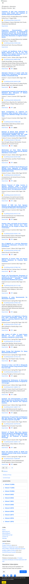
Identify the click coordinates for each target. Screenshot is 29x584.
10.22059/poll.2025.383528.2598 (12, 100)
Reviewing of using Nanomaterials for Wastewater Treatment (14, 297)
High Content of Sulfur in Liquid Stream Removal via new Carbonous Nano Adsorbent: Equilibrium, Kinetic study (14, 336)
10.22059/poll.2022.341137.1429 (12, 285)
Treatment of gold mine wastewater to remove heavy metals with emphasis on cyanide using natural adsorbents (14, 13)
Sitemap (4, 538)
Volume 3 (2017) (9, 515)
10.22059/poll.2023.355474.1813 (12, 195)
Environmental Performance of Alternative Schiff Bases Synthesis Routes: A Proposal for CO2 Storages (14, 381)
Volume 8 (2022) (9, 498)
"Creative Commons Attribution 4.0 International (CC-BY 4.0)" (14, 559)
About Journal (6, 531)
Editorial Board (6, 533)
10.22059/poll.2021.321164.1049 (12, 341)
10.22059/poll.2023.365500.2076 (12, 175)
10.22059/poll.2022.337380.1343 (12, 267)
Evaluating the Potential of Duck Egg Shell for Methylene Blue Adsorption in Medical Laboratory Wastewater (14, 93)
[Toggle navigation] (14, 3)
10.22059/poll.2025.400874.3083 (12, 59)
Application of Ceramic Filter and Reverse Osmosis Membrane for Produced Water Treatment (14, 260)
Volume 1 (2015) (9, 521)
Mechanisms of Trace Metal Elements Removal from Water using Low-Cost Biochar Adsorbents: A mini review (14, 151)
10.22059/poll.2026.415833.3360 (12, 43)
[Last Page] (12, 467)
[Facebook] (4, 576)
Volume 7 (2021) (9, 501)
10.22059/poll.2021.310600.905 (12, 458)
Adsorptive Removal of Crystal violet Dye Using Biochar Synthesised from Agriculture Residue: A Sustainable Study (14, 74)
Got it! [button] (4, 582)
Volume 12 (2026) (9, 484)
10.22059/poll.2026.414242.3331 (12, 20)
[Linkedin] (11, 576)
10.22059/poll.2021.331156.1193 (12, 357)
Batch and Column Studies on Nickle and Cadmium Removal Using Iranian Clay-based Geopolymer (14, 453)
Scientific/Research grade (9, 552)
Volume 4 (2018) (9, 511)
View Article (5, 26)
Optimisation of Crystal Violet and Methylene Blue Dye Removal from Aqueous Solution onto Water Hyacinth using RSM (14, 418)
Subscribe (23, 572)
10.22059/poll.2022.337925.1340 (12, 324)
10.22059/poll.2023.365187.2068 (12, 157)
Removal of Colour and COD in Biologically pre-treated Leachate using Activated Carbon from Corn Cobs (14, 366)
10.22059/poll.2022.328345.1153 (12, 372)
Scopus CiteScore (6, 545)
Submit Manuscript (7, 535)
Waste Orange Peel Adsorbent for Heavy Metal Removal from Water (14, 351)
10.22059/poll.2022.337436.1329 (12, 303)
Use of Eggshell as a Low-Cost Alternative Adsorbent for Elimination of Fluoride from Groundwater (14, 245)
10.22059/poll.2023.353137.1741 (12, 213)
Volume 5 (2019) (9, 508)
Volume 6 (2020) (9, 504)
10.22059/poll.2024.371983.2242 (12, 140)
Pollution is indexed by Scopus (10, 547)
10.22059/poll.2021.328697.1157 (12, 407)
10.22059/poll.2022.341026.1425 (12, 250)
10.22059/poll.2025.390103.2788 (12, 81)
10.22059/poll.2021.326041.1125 (12, 442)
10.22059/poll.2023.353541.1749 (12, 233)
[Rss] (15, 576)
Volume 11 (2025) (9, 488)
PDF (13, 68)
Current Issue (6, 478)
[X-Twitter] (7, 576)
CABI (3, 543)
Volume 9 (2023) (9, 494)
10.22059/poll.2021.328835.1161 (12, 387)
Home (3, 529)
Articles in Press (7, 475)
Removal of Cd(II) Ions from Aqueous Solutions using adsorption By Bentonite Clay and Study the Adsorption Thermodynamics (14, 206)
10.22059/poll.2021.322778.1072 (12, 424)
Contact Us (5, 536)
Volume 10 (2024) (9, 491)
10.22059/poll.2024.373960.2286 (12, 122)
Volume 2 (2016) (9, 518)
